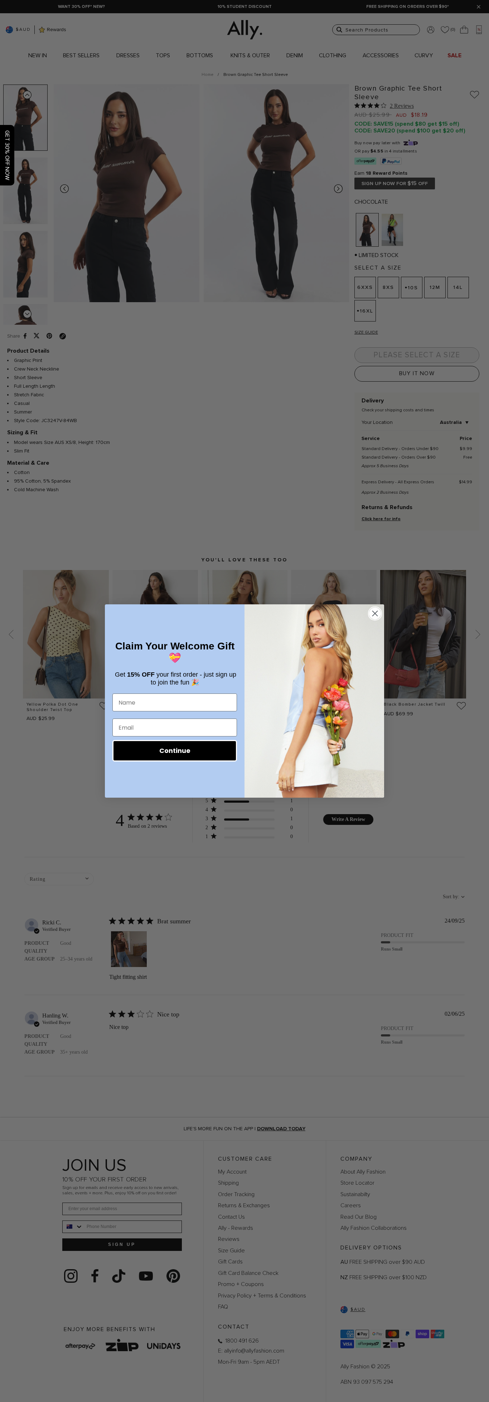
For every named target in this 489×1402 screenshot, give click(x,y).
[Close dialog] (375, 613)
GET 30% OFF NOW (7, 155)
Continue (174, 750)
